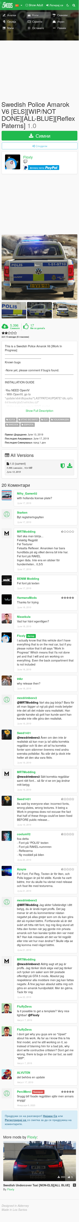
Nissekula (24, 617)
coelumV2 (24, 834)
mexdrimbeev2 (27, 698)
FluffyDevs (24, 1006)
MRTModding (26, 531)
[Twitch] (25, 161)
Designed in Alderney (15, 1206)
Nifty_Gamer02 (27, 493)
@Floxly (33, 1015)
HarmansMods (27, 598)
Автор (30, 635)
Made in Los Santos (14, 1210)
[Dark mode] (68, 5)
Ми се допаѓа (37, 328)
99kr (20, 679)
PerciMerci (24, 1092)
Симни (42, 135)
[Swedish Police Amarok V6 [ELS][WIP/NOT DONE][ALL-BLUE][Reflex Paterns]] (39, 267)
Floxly (28, 157)
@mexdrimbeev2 (28, 737)
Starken (22, 512)
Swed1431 (24, 733)
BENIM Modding (28, 579)
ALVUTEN (23, 1073)
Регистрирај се (16, 1120)
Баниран (38, 1091)
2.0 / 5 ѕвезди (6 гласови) (15, 337)
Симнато (15, 328)
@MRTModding (27, 702)
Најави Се (50, 1116)
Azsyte (21, 869)
